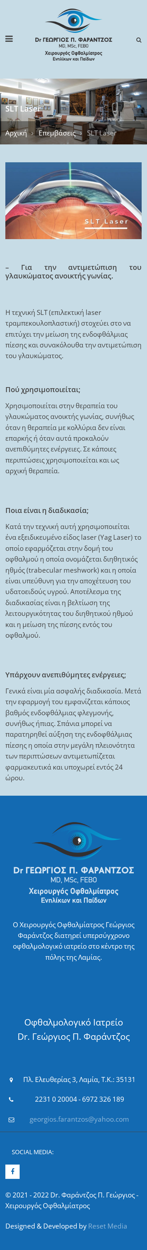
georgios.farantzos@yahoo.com (79, 1119)
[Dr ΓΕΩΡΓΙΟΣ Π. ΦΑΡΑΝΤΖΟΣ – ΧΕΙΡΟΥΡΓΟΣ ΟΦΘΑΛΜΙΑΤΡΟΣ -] (73, 34)
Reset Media (107, 1226)
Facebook (12, 1172)
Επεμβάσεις (57, 133)
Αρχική (16, 133)
